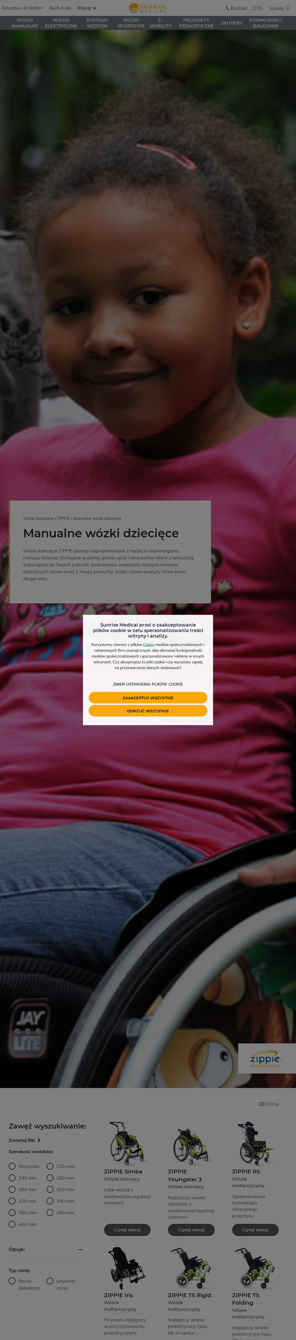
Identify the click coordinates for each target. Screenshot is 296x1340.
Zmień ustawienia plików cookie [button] (148, 684)
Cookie (148, 644)
